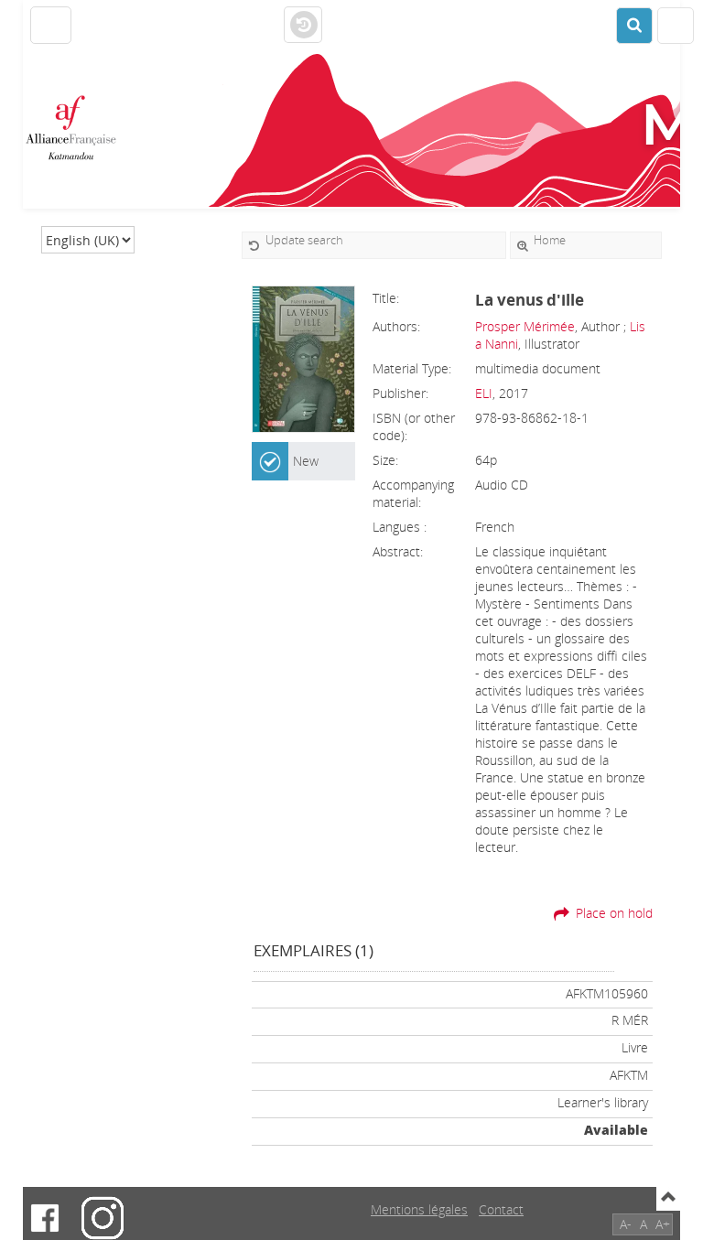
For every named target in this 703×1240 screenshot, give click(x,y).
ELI (483, 393)
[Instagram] (102, 1218)
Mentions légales (419, 1209)
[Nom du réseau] (78, 128)
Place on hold (614, 913)
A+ (662, 1224)
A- (626, 1224)
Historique (303, 25)
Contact (501, 1209)
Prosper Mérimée (525, 326)
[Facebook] (45, 1218)
